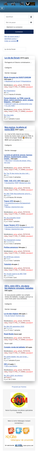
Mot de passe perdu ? (12, 36)
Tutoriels (7, 264)
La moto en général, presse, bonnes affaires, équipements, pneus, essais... (18, 157)
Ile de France (10, 316)
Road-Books (9, 334)
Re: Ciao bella (9, 115)
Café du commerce (19, 104)
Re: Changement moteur (12, 240)
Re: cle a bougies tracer (12, 218)
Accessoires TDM (12, 183)
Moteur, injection (11, 207)
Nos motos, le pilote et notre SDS (16, 128)
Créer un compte (10, 41)
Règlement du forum (13, 81)
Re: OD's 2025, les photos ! (13, 375)
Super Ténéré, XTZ (11, 225)
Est (17, 316)
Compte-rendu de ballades (14, 347)
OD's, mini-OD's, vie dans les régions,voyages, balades (19, 287)
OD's (6, 364)
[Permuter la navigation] (2, 8)
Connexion (19, 32)
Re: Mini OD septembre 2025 (14, 326)
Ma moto (9, 161)
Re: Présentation (9, 91)
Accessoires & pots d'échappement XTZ (19, 227)
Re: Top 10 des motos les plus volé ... (17, 173)
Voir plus (29, 104)
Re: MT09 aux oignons (12, 257)
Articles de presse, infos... (23, 161)
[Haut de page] (35, 449)
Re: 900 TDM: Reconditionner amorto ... (18, 194)
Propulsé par (16, 387)
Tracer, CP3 (8, 201)
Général (8, 104)
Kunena (23, 387)
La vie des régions (11, 314)
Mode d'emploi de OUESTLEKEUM (17, 77)
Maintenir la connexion (14, 27)
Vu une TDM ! (10, 106)
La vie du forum (12, 58)
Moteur (21, 183)
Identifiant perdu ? (10, 39)
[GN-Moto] (19, 400)
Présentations (26, 81)
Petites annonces (11, 247)
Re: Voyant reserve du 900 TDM (15, 274)
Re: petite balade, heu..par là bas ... (16, 357)
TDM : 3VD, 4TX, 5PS (12, 181)
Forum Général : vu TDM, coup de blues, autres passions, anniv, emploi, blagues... (19, 100)
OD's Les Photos (11, 366)
